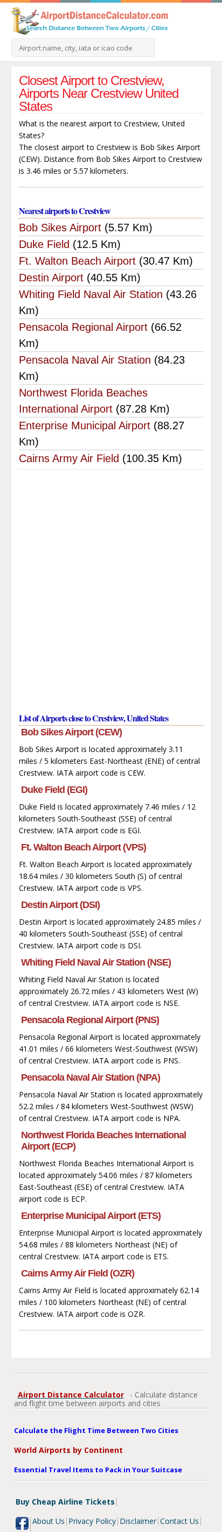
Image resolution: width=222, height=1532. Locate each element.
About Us (48, 1521)
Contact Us (179, 1521)
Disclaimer (138, 1521)
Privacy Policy (92, 1521)
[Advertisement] (111, 586)
